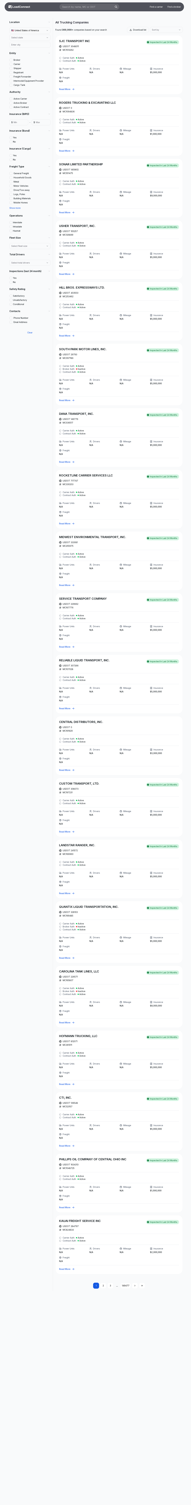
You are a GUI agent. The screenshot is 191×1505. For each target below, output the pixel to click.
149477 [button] (125, 1285)
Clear (30, 332)
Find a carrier (156, 7)
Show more (15, 208)
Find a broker (174, 7)
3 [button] (110, 1285)
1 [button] (96, 1285)
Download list (139, 30)
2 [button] (103, 1285)
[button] (135, 1286)
